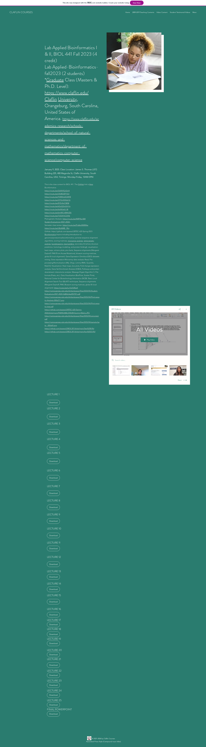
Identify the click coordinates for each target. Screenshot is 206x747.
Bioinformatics (50, 234)
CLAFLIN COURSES (21, 12)
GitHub (81, 184)
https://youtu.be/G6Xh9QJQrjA (57, 191)
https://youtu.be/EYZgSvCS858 (57, 203)
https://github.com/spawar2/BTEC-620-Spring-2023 (71, 231)
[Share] (179, 309)
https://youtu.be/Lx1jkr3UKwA (66, 288)
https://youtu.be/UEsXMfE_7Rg (57, 228)
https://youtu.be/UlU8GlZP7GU (57, 194)
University (67, 99)
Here (91, 184)
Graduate (55, 79)
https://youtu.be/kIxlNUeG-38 (56, 209)
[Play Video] (121, 370)
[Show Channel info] (185, 309)
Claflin (51, 99)
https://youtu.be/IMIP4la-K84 (74, 219)
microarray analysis (75, 241)
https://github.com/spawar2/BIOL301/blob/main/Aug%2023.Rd (70, 331)
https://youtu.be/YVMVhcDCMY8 (58, 197)
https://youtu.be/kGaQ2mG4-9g (57, 206)
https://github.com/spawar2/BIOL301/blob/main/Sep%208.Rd (69, 328)
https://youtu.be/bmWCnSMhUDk (58, 212)
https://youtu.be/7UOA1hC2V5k (57, 216)
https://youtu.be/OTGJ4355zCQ (57, 200)
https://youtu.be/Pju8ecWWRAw (75, 225)
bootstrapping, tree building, (63, 244)
